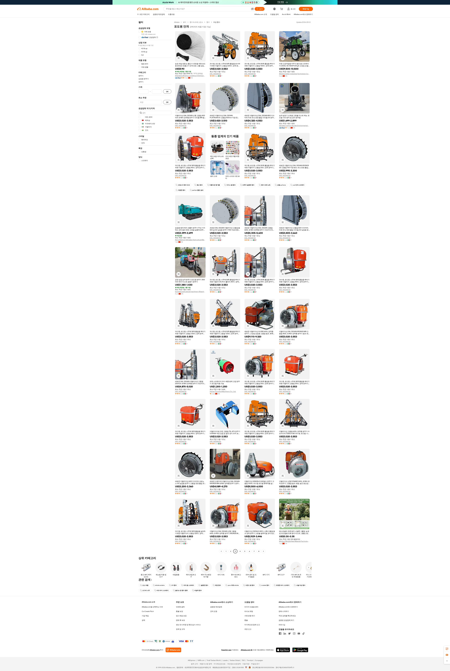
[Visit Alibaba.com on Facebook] (280, 633)
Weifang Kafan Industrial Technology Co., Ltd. (294, 74)
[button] (252, 9)
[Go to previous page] (221, 551)
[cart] (282, 9)
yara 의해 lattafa (233, 585)
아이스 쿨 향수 (231, 185)
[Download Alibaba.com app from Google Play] (300, 650)
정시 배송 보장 (181, 616)
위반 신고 (247, 629)
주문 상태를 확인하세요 (287, 616)
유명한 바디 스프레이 (282, 585)
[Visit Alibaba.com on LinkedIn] (284, 633)
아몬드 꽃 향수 (250, 585)
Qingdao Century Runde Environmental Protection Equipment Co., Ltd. (294, 126)
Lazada (225, 660)
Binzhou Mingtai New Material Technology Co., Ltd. (294, 541)
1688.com (200, 660)
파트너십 (282, 625)
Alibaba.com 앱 (246, 650)
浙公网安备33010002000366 (263, 667)
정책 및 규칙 (180, 629)
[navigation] (155, 287)
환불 (246, 620)
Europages (259, 660)
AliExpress (191, 660)
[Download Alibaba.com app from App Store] (283, 650)
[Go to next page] (263, 551)
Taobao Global (235, 660)
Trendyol (250, 660)
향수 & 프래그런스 (196, 22)
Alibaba (176, 22)
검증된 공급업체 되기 (286, 620)
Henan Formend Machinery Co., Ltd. (223, 391)
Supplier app (226, 650)
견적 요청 (213, 611)
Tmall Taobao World (213, 660)
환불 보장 (179, 611)
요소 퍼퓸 (145, 585)
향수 (208, 22)
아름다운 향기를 (215, 185)
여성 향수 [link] (216, 22)
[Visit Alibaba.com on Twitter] (289, 633)
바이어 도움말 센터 (251, 607)
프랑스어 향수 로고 (184, 185)
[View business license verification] (246, 667)
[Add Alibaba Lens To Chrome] (173, 650)
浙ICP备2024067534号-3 (285, 667)
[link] (447, 649)
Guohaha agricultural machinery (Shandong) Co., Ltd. (190, 292)
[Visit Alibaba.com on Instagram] (294, 633)
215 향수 (174, 585)
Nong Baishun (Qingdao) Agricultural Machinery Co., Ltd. (190, 240)
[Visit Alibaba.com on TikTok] (303, 633)
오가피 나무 (146, 590)
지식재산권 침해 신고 (252, 625)
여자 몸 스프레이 (189, 585)
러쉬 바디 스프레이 (163, 590)
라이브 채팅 (248, 611)
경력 (143, 620)
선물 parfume (281, 185)
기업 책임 (145, 616)
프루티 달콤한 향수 (248, 185)
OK (167, 92)
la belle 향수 (265, 585)
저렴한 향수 (181, 190)
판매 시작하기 (284, 611)
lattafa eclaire (160, 585)
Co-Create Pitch (148, 611)
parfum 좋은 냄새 (197, 190)
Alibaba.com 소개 (148, 602)
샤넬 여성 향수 (300, 585)
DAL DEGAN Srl (215, 74)
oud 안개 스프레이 (298, 185)
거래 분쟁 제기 (249, 616)
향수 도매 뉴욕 (265, 185)
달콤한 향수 (204, 585)
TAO (243, 660)
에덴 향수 (218, 585)
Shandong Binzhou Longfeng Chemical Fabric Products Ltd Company (190, 76)
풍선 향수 (200, 185)
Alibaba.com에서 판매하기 (288, 607)
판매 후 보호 (180, 620)
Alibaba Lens (155, 650)
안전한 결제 (180, 607)
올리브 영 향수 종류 (181, 590)
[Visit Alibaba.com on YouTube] (298, 633)
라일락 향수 (198, 590)
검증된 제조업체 (216, 607)
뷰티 (184, 22)
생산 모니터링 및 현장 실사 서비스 (188, 625)
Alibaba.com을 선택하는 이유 (152, 607)
